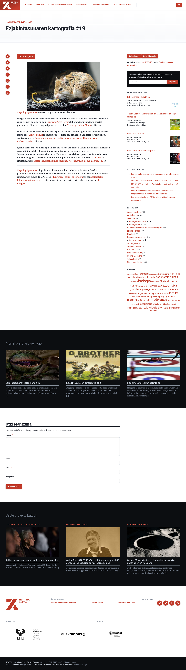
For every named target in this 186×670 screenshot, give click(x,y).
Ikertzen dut (132, 249)
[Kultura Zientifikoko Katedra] (29, 635)
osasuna (159, 303)
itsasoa (166, 294)
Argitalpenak (132, 215)
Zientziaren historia (135, 262)
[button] (8, 56)
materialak (146, 300)
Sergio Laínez (36, 135)
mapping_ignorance (165, 296)
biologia (144, 281)
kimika (174, 293)
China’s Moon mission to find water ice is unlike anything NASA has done (151, 561)
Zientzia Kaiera (96, 603)
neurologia (134, 304)
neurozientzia (145, 304)
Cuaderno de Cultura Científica (23, 524)
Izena (8, 459)
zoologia (153, 311)
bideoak (174, 276)
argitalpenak (165, 274)
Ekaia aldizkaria (169, 281)
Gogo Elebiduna (134, 246)
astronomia (162, 276)
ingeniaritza (144, 293)
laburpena (151, 296)
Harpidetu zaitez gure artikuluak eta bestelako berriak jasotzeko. (150, 75)
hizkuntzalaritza (163, 289)
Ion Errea (98, 157)
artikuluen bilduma (136, 277)
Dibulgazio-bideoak (137, 221)
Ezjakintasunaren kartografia (19, 22)
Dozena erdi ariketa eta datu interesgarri (144, 228)
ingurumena (157, 293)
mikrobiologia (174, 300)
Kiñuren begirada (134, 253)
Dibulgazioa (134, 224)
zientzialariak (174, 308)
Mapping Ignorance (27, 112)
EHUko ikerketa (134, 231)
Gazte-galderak (134, 243)
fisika (173, 285)
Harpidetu (173, 82)
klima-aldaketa (139, 296)
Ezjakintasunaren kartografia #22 (83, 383)
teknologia (150, 307)
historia (155, 289)
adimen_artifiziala (133, 274)
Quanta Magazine (134, 256)
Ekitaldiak (131, 234)
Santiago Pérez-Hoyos (58, 122)
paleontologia (171, 304)
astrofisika (150, 277)
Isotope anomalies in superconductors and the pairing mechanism (68, 161)
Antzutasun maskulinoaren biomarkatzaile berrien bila (154, 180)
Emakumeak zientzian (136, 237)
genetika (135, 289)
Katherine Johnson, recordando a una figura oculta (32, 560)
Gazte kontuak (135, 240)
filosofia (166, 286)
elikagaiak (142, 286)
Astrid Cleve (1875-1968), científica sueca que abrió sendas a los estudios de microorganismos (92, 561)
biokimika (134, 282)
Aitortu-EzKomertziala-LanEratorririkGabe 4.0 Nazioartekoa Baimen (50, 665)
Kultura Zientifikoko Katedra (68, 177)
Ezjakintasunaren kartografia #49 (23, 383)
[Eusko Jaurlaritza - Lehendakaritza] (115, 634)
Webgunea (10, 477)
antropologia (154, 274)
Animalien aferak (134, 212)
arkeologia (175, 274)
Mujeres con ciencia (77, 524)
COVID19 (131, 218)
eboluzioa (155, 281)
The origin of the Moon (79, 125)
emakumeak (154, 285)
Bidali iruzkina (14, 486)
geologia (146, 289)
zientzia (163, 307)
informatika (133, 294)
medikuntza (159, 299)
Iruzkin (9, 435)
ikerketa (174, 289)
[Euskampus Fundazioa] (73, 634)
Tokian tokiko (133, 259)
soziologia (140, 308)
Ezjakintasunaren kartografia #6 (143, 383)
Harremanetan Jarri (126, 603)
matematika (134, 299)
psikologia (132, 308)
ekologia (134, 286)
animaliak (144, 273)
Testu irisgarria (26, 56)
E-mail (9, 468)
